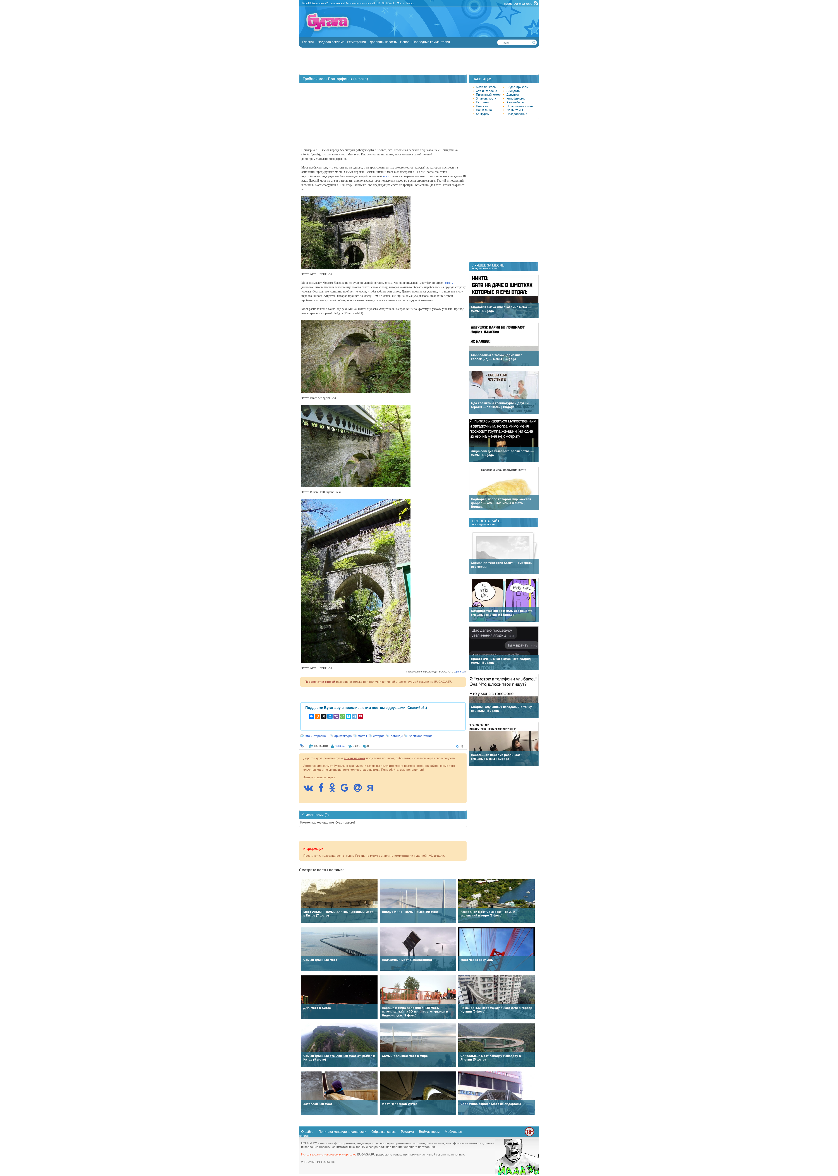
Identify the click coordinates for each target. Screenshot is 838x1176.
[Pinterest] (360, 716)
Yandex (410, 3)
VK (373, 3)
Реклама (507, 3)
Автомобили (515, 102)
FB (378, 3)
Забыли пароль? (318, 3)
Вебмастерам (429, 1131)
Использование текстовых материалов (328, 1154)
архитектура (343, 736)
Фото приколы (486, 87)
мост (386, 176)
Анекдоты (513, 91)
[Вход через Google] (347, 790)
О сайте (307, 1131)
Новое (404, 42)
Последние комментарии (431, 42)
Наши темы (515, 110)
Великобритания (421, 736)
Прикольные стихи (520, 106)
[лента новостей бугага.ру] (536, 3)
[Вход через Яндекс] (372, 790)
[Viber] (336, 716)
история (379, 736)
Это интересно (315, 736)
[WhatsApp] (342, 716)
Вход (304, 3)
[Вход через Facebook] (323, 790)
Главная (308, 42)
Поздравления (517, 113)
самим (449, 282)
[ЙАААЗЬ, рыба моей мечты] (517, 1174)
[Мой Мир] (330, 716)
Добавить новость (383, 42)
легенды (397, 736)
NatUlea (340, 746)
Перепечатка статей (320, 681)
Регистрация (337, 3)
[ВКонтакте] (311, 716)
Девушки (513, 94)
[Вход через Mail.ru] (360, 790)
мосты (362, 736)
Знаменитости (486, 98)
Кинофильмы (516, 98)
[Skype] (348, 716)
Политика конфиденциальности (342, 1131)
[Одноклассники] (317, 716)
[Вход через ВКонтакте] (310, 790)
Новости (482, 106)
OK (383, 3)
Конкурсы (482, 113)
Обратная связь (523, 3)
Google (391, 3)
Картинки (482, 102)
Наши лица (484, 110)
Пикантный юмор (488, 94)
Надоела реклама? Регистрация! (342, 42)
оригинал (460, 671)
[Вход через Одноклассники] (334, 790)
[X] (323, 716)
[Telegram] (354, 716)
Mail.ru (400, 3)
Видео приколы (518, 87)
